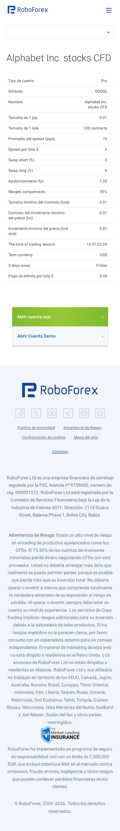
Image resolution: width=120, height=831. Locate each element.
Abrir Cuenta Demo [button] (36, 336)
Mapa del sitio (86, 437)
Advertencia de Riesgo (82, 427)
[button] (28, 9)
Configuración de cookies (44, 437)
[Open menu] (108, 10)
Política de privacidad (36, 427)
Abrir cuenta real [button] (34, 316)
